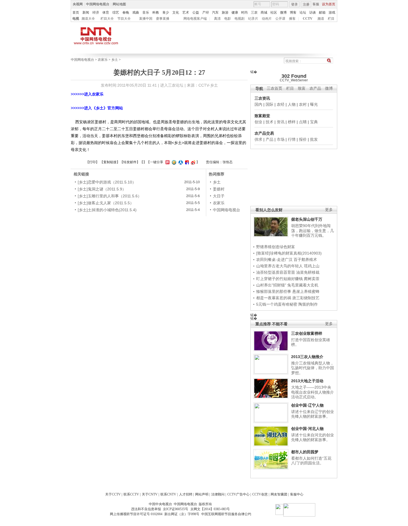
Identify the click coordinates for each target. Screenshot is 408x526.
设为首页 (328, 4)
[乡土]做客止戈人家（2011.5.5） (106, 203)
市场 (280, 139)
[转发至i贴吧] (186, 162)
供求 (258, 139)
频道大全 (88, 19)
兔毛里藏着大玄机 (302, 285)
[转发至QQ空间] (173, 162)
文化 (175, 12)
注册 (306, 4)
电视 (75, 19)
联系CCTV (131, 494)
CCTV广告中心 (238, 494)
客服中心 (296, 494)
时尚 (244, 12)
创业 (258, 122)
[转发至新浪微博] (192, 162)
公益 (195, 12)
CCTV (308, 19)
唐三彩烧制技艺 (305, 298)
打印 (92, 162)
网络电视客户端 (195, 19)
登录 (294, 4)
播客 (292, 19)
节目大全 (124, 19)
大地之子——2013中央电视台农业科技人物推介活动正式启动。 (312, 392)
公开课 (280, 19)
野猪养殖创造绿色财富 (275, 247)
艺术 (185, 12)
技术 (269, 122)
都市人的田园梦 (304, 452)
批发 (314, 139)
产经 (205, 12)
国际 (269, 104)
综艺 (115, 12)
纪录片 (253, 19)
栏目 (331, 19)
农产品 (315, 88)
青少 (165, 12)
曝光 (314, 104)
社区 (273, 12)
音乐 (145, 12)
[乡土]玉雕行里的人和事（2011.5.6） (110, 196)
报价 (303, 139)
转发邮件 (130, 162)
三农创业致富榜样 (306, 333)
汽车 (215, 12)
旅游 (225, 12)
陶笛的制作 (308, 304)
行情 (292, 139)
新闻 (85, 12)
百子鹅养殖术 (305, 259)
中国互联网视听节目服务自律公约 (226, 514)
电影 (227, 19)
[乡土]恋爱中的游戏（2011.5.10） (107, 182)
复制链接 (110, 162)
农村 (303, 104)
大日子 (219, 196)
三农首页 (274, 88)
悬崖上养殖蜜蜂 (305, 291)
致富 (302, 88)
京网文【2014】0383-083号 (210, 509)
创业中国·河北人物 (307, 428)
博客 (293, 12)
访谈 (312, 12)
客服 (316, 4)
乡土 (114, 60)
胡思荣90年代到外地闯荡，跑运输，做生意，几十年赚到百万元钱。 (312, 230)
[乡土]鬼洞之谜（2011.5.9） (102, 189)
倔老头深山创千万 (306, 219)
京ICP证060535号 (175, 509)
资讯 (280, 122)
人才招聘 (185, 494)
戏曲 (135, 12)
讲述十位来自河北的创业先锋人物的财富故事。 (312, 437)
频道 (321, 19)
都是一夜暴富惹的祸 (273, 298)
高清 (217, 19)
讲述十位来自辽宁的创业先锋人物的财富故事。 (312, 414)
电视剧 (240, 19)
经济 (95, 12)
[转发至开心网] (167, 162)
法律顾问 (218, 494)
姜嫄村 (219, 189)
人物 (292, 104)
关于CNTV (150, 494)
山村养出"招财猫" (271, 285)
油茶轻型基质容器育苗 (275, 272)
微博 (283, 12)
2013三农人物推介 (307, 356)
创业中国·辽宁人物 (307, 405)
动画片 (267, 19)
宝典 (314, 122)
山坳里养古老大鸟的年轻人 (279, 266)
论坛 (302, 12)
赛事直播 (162, 19)
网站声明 (201, 494)
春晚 (125, 12)
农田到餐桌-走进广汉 (274, 259)
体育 (105, 12)
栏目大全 (107, 19)
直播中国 (145, 19)
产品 (269, 139)
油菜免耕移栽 (307, 272)
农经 (280, 104)
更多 (329, 210)
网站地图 (119, 4)
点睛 (303, 122)
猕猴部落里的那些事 (273, 291)
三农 (254, 12)
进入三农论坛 (171, 85)
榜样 (292, 122)
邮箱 (322, 12)
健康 (234, 12)
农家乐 (103, 60)
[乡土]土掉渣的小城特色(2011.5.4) (107, 210)
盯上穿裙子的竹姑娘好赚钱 (279, 278)
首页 (75, 12)
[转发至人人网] (180, 162)
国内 (258, 104)
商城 (264, 12)
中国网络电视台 (97, 4)
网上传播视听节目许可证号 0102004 (136, 514)
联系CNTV (168, 494)
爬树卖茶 (311, 278)
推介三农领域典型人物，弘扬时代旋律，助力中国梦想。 (312, 368)
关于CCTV (113, 494)
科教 (155, 12)
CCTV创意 (260, 494)
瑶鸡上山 (311, 266)
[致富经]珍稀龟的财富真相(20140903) (289, 253)
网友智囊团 (279, 494)
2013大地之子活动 (307, 381)
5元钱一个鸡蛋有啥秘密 (276, 304)
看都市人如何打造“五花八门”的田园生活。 (311, 460)
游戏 (332, 12)
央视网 (78, 4)
